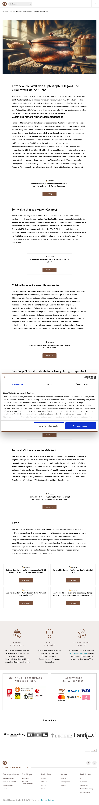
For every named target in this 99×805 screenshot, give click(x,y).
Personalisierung (8, 785)
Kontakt (44, 778)
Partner (43, 785)
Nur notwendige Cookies (49, 426)
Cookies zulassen (80, 426)
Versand (63, 778)
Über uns (44, 782)
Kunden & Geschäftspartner (27, 783)
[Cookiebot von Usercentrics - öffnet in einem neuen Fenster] (85, 377)
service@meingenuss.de (78, 653)
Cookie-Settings (47, 800)
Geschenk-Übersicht (9, 782)
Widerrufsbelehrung (86, 789)
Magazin (12, 12)
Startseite (5, 12)
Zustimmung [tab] (17, 384)
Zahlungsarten (65, 782)
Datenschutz (84, 785)
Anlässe (5, 789)
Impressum (83, 782)
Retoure (63, 785)
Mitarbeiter (25, 778)
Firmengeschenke (8, 778)
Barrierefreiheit (85, 792)
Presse (43, 789)
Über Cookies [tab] (82, 384)
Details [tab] (50, 384)
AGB (81, 778)
